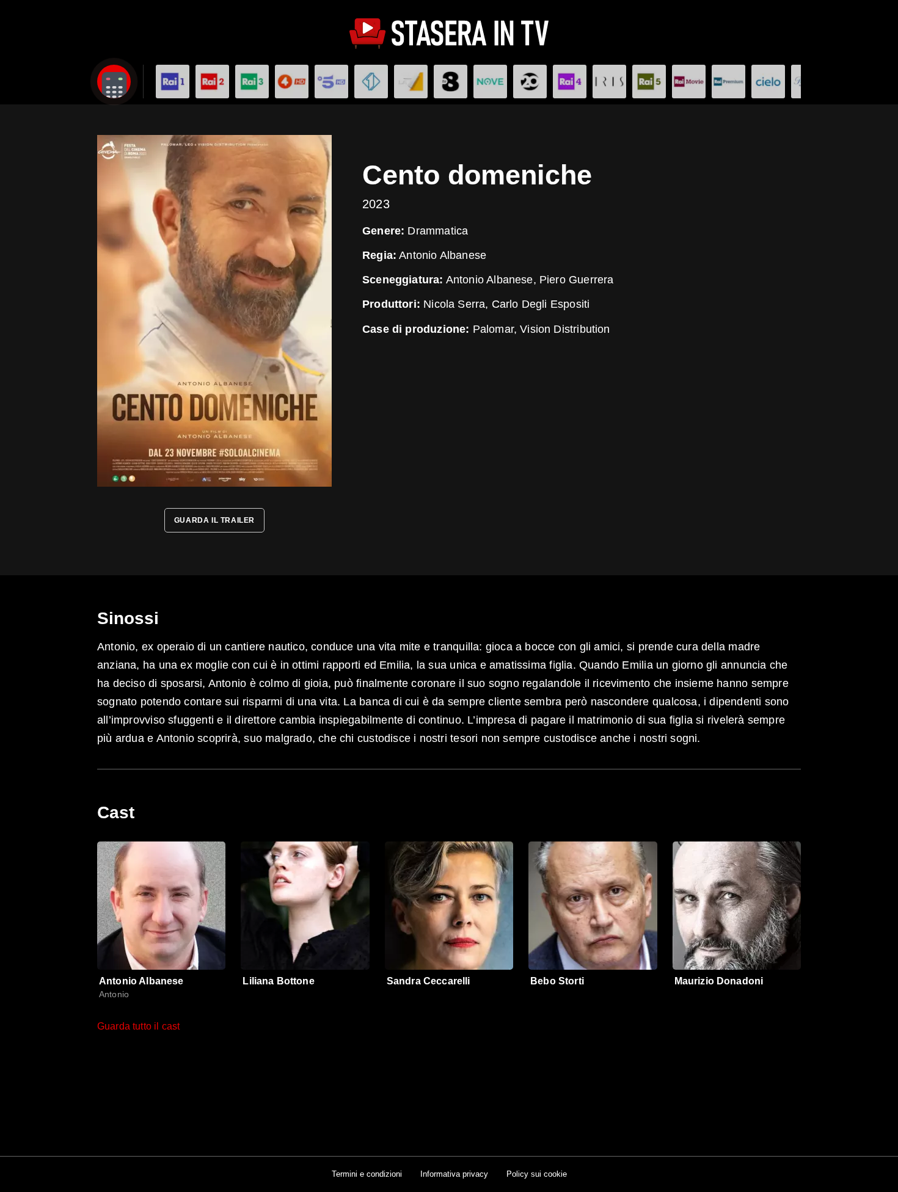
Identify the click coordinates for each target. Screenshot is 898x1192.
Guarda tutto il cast (138, 1026)
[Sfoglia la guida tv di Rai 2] (212, 81)
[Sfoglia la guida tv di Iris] (609, 81)
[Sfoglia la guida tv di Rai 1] (172, 81)
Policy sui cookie (536, 1174)
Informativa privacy (454, 1174)
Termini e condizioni (367, 1174)
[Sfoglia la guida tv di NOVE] (490, 81)
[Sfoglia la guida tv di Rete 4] (291, 81)
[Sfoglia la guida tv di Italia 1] (371, 81)
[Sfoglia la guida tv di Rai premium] (728, 81)
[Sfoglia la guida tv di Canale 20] (530, 81)
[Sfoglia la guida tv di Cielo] (768, 81)
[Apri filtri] (114, 81)
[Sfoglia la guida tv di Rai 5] (649, 81)
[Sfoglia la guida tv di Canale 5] (331, 81)
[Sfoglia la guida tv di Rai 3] (252, 81)
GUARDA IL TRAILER (214, 520)
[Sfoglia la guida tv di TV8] (450, 81)
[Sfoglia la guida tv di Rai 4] (569, 81)
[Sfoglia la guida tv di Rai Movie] (689, 81)
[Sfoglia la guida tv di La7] (411, 81)
